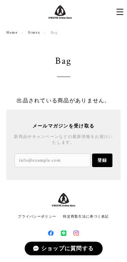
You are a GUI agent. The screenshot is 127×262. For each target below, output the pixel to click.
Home (12, 32)
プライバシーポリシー (37, 216)
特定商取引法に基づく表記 (86, 216)
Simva (34, 32)
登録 (102, 160)
